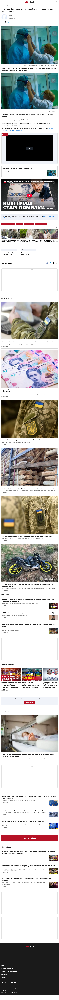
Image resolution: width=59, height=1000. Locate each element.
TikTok (9, 218)
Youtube (49, 216)
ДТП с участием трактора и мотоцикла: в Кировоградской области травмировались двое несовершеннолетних (27, 585)
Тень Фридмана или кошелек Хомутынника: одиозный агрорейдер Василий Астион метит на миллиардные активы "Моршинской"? (28, 852)
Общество (9, 5)
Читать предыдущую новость (9, 250)
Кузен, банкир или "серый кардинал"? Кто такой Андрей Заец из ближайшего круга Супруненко (26, 879)
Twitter (53, 216)
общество (37, 224)
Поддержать (30, 702)
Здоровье (44, 224)
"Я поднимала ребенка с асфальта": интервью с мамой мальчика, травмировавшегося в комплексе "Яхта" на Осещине (27, 755)
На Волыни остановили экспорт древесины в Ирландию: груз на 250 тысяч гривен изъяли (28, 488)
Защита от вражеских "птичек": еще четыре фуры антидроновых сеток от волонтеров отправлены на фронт (11, 685)
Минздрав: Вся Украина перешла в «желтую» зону (18, 168)
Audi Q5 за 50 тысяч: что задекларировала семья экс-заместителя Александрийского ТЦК (27, 613)
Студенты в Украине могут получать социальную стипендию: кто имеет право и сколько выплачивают (27, 391)
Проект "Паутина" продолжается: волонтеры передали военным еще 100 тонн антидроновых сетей (30, 684)
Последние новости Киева (8, 224)
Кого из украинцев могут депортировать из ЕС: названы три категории (22, 822)
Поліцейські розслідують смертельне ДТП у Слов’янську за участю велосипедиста (8, 255)
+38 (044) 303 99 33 (29, 839)
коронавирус (20, 224)
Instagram (5, 218)
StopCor (10, 15)
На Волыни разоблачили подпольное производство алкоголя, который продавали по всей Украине (28, 625)
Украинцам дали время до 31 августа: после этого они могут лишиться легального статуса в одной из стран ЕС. (28, 797)
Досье (2, 956)
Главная (3, 5)
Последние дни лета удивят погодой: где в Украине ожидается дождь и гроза (24, 810)
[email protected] (14, 992)
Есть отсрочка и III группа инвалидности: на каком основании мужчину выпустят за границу (28, 342)
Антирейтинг (32, 959)
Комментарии (8, 263)
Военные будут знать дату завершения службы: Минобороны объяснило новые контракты (28, 440)
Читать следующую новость (28, 250)
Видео (31, 950)
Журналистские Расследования (9, 971)
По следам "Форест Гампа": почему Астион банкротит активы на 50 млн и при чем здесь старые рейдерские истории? (27, 600)
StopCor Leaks (6, 847)
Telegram (40, 216)
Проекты (3, 950)
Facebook (45, 216)
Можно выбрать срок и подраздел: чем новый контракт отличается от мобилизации (26, 536)
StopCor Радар (5, 959)
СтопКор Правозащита (7, 968)
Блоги (31, 953)
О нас (2, 965)
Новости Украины (29, 224)
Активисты (4, 974)
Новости (3, 953)
